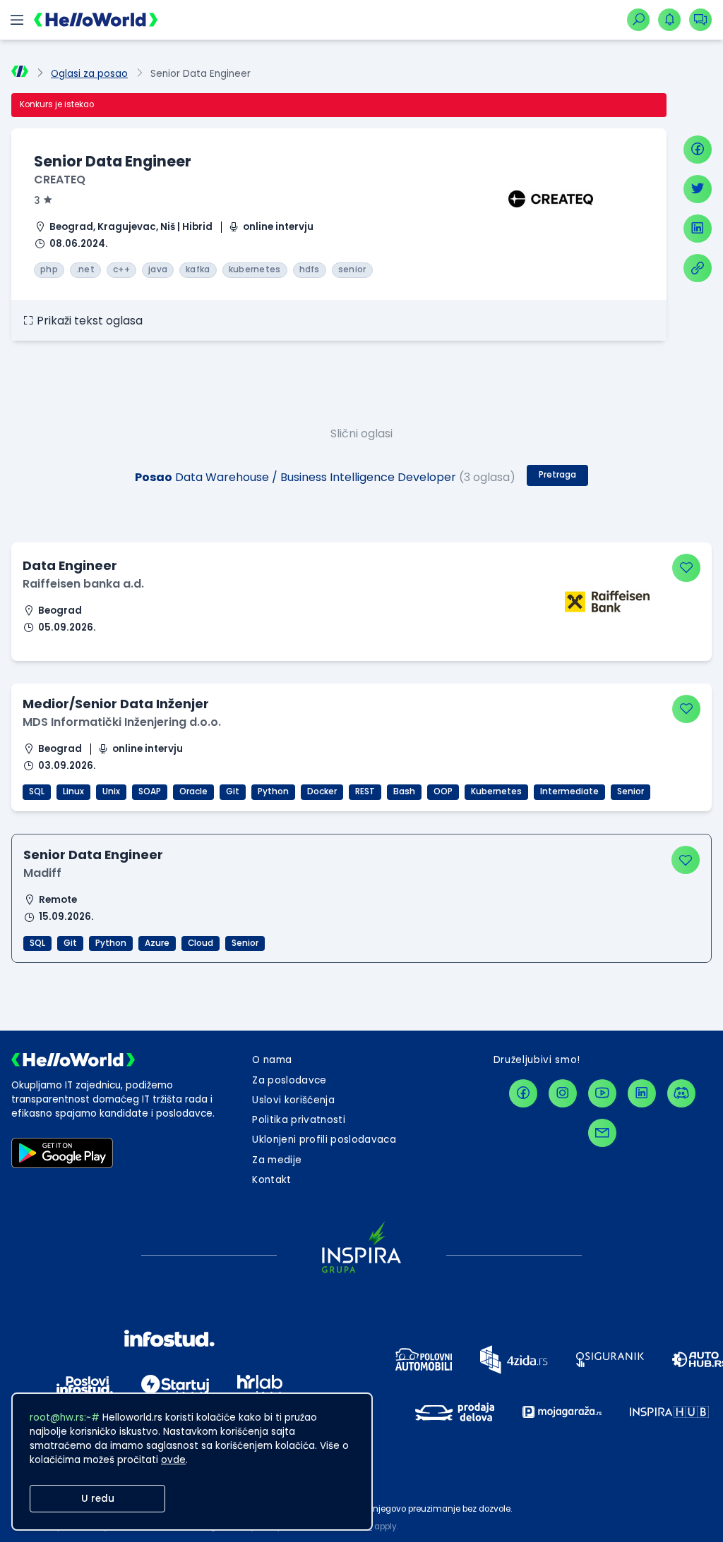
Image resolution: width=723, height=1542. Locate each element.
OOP (443, 791)
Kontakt (271, 1179)
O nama (272, 1060)
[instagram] (563, 1093)
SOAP (149, 791)
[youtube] (602, 1093)
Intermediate (569, 791)
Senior (630, 791)
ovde (173, 1460)
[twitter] (697, 189)
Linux (73, 791)
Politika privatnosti (298, 1120)
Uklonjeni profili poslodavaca (324, 1139)
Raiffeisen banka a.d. (83, 584)
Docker (322, 791)
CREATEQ (59, 179)
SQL (36, 791)
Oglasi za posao (89, 73)
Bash (404, 791)
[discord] (681, 1093)
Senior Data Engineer (93, 854)
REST (365, 791)
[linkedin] (697, 228)
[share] (697, 268)
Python (273, 791)
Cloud (200, 943)
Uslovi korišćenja (293, 1100)
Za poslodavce (289, 1080)
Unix (111, 791)
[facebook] (697, 149)
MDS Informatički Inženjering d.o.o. (122, 722)
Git (232, 791)
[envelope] (602, 1133)
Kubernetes (496, 791)
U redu (97, 1498)
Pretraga (557, 474)
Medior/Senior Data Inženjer (116, 703)
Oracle (193, 791)
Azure (157, 943)
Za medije (276, 1160)
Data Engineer (70, 565)
